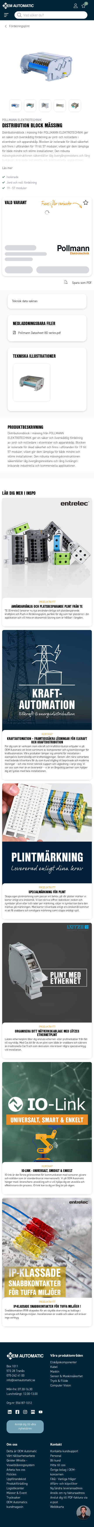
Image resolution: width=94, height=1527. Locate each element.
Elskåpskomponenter (63, 1362)
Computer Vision (60, 1385)
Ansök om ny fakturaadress (67, 1493)
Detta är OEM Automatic (22, 1451)
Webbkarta (57, 1507)
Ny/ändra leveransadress (66, 1488)
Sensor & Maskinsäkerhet (66, 1376)
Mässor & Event (17, 1493)
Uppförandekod (16, 1479)
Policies (11, 1474)
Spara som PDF (82, 282)
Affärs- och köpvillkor (63, 1484)
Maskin (54, 1371)
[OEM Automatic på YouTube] (40, 1412)
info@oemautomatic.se (21, 1380)
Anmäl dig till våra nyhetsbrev (25, 1427)
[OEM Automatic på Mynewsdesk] (33, 1412)
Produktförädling (17, 1484)
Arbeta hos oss (16, 1470)
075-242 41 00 (15, 1375)
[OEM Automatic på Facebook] (17, 1412)
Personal (55, 1456)
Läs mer (7, 168)
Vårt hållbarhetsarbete (21, 1456)
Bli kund (55, 1460)
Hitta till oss (57, 1465)
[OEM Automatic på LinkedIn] (10, 1412)
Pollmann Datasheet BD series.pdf (39, 333)
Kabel (54, 1367)
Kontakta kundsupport (64, 1451)
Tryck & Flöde (59, 1381)
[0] (83, 6)
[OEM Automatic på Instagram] (25, 1412)
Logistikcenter (15, 1488)
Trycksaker (13, 1497)
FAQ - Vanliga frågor (63, 1479)
